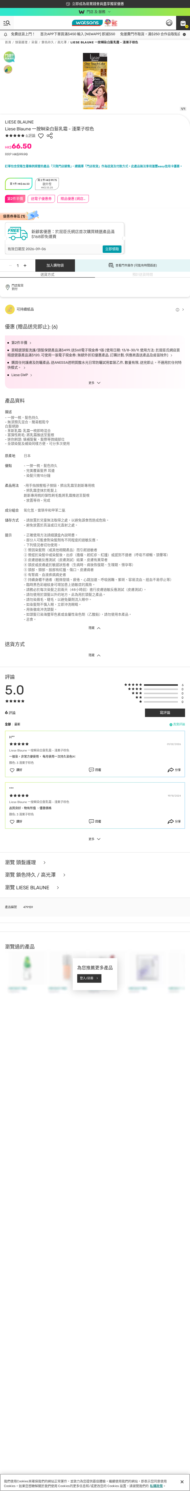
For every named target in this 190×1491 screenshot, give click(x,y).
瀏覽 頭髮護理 (21, 862)
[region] (95, 1482)
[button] (183, 23)
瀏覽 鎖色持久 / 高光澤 (31, 875)
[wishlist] (41, 135)
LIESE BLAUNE (19, 121)
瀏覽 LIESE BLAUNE (27, 887)
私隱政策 (156, 1486)
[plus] (25, 265)
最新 (17, 724)
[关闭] (182, 1481)
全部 (8, 724)
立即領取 (112, 249)
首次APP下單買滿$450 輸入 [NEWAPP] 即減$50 (66, 34)
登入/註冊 (86, 978)
